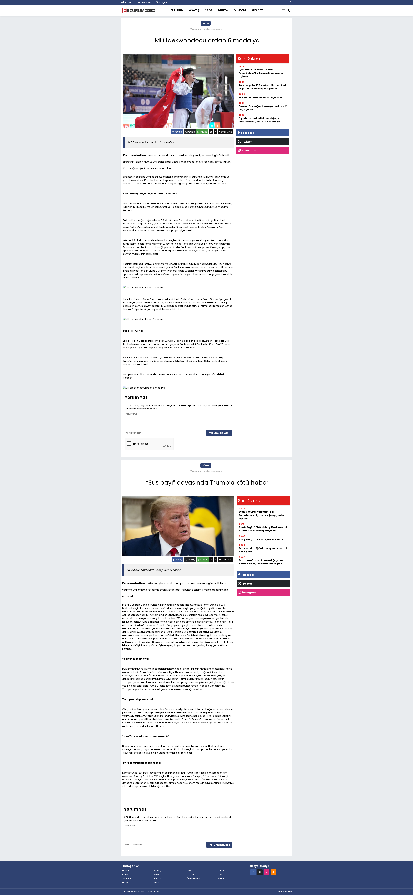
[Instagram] (266, 872)
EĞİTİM (125, 882)
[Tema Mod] (289, 10)
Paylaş (178, 131)
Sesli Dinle (226, 131)
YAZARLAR (129, 2)
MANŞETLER (163, 2)
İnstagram (249, 150)
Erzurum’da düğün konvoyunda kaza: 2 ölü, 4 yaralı (263, 107)
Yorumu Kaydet (219, 433)
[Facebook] (253, 872)
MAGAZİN (190, 874)
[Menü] (283, 10)
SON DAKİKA (146, 2)
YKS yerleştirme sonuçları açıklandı (261, 97)
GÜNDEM (239, 10)
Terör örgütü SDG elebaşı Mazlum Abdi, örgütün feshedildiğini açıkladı (263, 87)
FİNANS (157, 878)
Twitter (247, 141)
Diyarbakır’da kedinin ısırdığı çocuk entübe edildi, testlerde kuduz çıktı (261, 120)
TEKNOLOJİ (127, 878)
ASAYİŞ (194, 10)
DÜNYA (223, 10)
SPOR (208, 10)
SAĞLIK (221, 878)
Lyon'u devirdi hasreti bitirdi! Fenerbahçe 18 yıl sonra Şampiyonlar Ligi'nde (261, 73)
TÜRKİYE (157, 882)
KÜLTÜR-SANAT (193, 878)
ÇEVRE (221, 874)
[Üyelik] (291, 2)
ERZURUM (177, 10)
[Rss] (273, 872)
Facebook (247, 132)
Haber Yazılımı (285, 891)
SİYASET (257, 10)
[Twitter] (260, 872)
